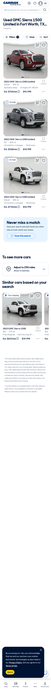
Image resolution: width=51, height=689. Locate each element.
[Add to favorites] (43, 45)
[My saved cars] (35, 3)
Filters (13, 37)
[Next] (44, 59)
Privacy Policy (15, 662)
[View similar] (37, 45)
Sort (45, 37)
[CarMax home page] (12, 3)
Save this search (23, 235)
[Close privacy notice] (41, 650)
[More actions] (43, 91)
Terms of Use (11, 666)
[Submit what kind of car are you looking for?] (45, 10)
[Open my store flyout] (29, 3)
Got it (10, 672)
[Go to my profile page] (43, 3)
